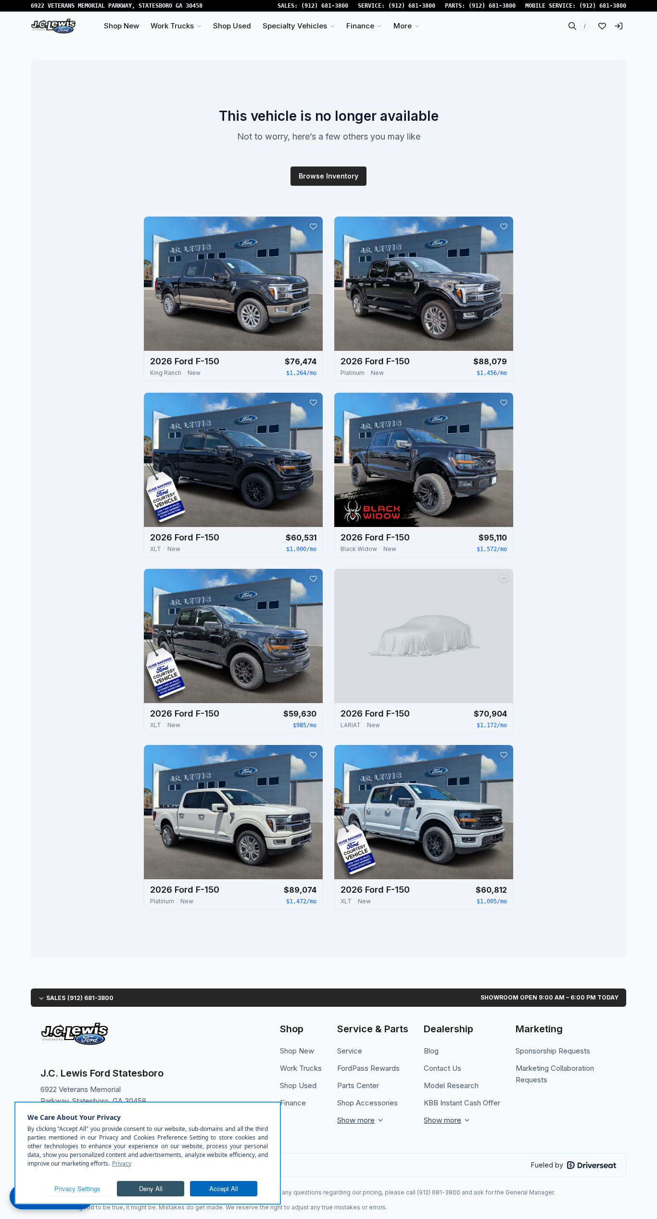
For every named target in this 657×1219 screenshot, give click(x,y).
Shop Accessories (367, 1102)
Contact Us (442, 1068)
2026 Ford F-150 (184, 361)
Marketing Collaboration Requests (555, 1074)
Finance (293, 1102)
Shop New (297, 1050)
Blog (431, 1050)
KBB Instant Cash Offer (462, 1102)
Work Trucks (301, 1068)
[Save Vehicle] (313, 226)
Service (349, 1050)
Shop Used (298, 1085)
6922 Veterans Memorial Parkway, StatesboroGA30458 (116, 5)
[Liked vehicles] (602, 26)
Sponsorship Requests (553, 1050)
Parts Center (358, 1085)
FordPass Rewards (368, 1068)
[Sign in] (618, 26)
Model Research (451, 1085)
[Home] (53, 26)
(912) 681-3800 (324, 5)
